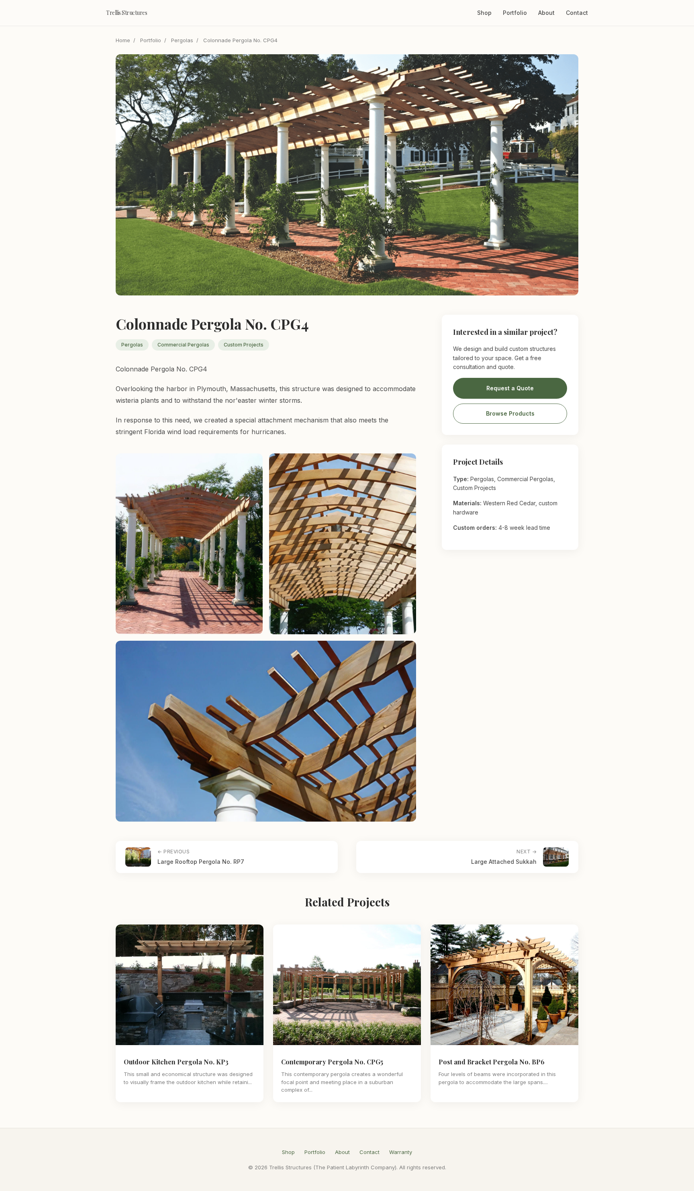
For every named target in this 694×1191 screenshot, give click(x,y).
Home (123, 40)
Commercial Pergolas (183, 345)
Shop (484, 12)
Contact (577, 12)
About (546, 12)
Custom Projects (243, 345)
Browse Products (510, 413)
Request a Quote (510, 388)
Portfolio (515, 12)
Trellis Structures (126, 12)
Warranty (400, 1152)
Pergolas (182, 40)
